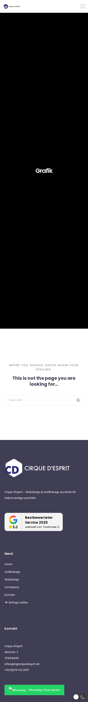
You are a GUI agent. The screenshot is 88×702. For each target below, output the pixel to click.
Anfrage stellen (18, 602)
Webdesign (11, 579)
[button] (79, 697)
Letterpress (11, 587)
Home (8, 564)
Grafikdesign (12, 572)
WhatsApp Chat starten (44, 690)
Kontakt (9, 595)
